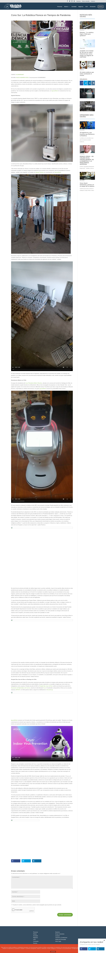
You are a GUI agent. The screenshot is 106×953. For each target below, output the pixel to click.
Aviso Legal (58, 941)
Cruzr (44, 687)
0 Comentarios (29, 18)
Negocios (80, 6)
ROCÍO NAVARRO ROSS (22, 77)
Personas (59, 6)
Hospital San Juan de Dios (45, 686)
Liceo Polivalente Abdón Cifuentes (33, 383)
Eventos (100, 6)
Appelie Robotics (40, 172)
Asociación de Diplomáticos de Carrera (20, 687)
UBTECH (18, 689)
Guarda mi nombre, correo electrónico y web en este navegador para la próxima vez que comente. (37, 904)
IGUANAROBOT (20, 74)
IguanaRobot (55, 90)
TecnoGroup (50, 689)
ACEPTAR (53, 951)
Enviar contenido (85, 1)
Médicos (23, 18)
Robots (66, 6)
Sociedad (74, 6)
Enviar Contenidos (59, 934)
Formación (93, 6)
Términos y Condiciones (61, 937)
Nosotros (79, 1)
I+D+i (86, 6)
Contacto (93, 1)
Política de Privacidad (60, 939)
